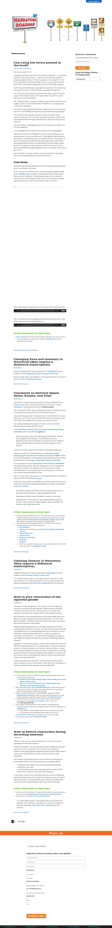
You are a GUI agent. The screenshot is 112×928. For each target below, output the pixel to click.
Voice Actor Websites (32, 926)
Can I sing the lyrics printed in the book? (37, 64)
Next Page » (21, 822)
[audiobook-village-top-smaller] (101, 21)
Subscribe (36, 915)
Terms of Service (49, 926)
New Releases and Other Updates (35, 893)
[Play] (15, 311)
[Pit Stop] (101, 33)
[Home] (51, 29)
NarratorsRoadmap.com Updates (35, 885)
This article (23, 715)
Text (27, 904)
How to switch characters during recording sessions (40, 733)
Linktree (25, 11)
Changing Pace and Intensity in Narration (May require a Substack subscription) (38, 362)
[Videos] (60, 28)
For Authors (29, 878)
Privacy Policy (55, 926)
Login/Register (94, 1)
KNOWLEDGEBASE (66, 36)
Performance (27, 68)
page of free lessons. (37, 701)
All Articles (82, 68)
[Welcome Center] (87, 31)
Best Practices (18, 68)
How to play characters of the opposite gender (37, 598)
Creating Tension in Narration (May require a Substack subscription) (37, 563)
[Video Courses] (68, 28)
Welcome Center (35, 478)
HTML (28, 900)
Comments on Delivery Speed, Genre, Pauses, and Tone (36, 394)
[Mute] (60, 311)
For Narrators (30, 874)
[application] (40, 310)
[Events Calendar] (77, 30)
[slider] (63, 310)
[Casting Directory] (94, 28)
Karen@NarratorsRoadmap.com (93, 926)
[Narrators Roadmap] (25, 27)
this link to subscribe (42, 583)
